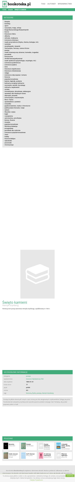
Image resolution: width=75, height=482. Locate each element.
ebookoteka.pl (18, 470)
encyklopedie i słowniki (12, 46)
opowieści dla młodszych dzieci (15, 93)
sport (6, 26)
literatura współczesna (12, 69)
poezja (7, 50)
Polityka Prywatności (36, 480)
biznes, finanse (10, 120)
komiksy (7, 24)
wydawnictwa (65, 4)
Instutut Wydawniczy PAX (35, 379)
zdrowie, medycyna (11, 38)
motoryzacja (9, 145)
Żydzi (34, 393)
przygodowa (9, 128)
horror (7, 32)
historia (7, 77)
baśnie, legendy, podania (13, 81)
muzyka (7, 122)
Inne (6, 67)
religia (7, 73)
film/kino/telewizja (11, 126)
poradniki (8, 54)
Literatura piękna (11, 65)
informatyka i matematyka (14, 97)
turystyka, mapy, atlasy (13, 28)
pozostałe (8, 143)
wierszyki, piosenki (11, 95)
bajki (6, 114)
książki (10, 10)
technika (8, 44)
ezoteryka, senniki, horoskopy (15, 85)
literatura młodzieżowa (13, 71)
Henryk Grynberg (10, 305)
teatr (6, 134)
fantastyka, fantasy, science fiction (17, 48)
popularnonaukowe (11, 124)
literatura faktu (10, 34)
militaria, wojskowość (12, 87)
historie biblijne (10, 139)
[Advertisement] (37, 185)
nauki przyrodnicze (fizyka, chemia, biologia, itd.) (21, 42)
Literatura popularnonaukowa (15, 132)
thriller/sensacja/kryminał (13, 58)
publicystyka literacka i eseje (14, 108)
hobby (7, 136)
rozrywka (8, 104)
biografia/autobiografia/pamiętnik (17, 30)
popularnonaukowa (11, 79)
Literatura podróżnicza (13, 63)
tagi (43, 4)
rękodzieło (8, 141)
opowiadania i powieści (13, 102)
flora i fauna (9, 100)
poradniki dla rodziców (12, 130)
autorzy (51, 4)
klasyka (7, 21)
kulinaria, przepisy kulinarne (14, 83)
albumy (7, 36)
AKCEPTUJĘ (70, 476)
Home (4, 10)
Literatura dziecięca (11, 40)
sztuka (7, 89)
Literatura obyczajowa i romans (16, 75)
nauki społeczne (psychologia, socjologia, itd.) (20, 60)
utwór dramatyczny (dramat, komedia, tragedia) (21, 52)
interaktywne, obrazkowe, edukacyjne (18, 91)
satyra (7, 110)
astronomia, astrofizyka (13, 118)
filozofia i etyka (10, 112)
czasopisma (9, 116)
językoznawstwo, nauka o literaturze (17, 106)
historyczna (9, 56)
